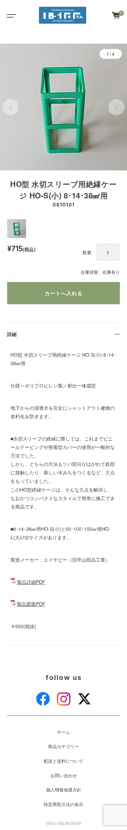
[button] (10, 107)
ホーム (63, 732)
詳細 (12, 334)
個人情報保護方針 (63, 790)
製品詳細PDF (31, 581)
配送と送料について (63, 761)
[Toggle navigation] (10, 15)
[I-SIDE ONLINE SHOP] (63, 15)
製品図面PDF (31, 603)
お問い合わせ (63, 776)
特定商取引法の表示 (63, 804)
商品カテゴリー (63, 746)
